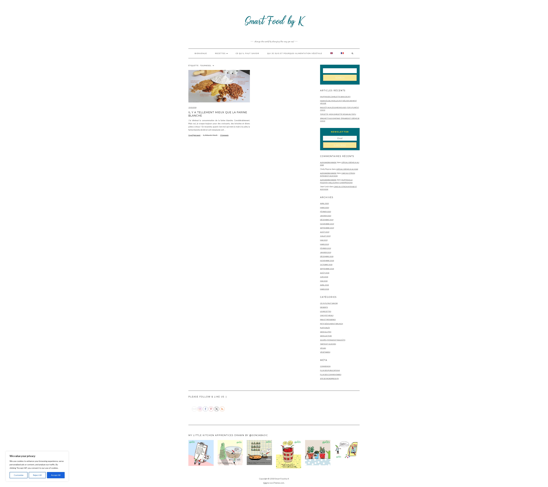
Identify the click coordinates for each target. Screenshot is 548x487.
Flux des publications (330, 370)
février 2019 (325, 248)
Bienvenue (201, 53)
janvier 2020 (325, 216)
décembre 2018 (326, 256)
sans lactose (326, 336)
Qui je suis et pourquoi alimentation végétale (294, 53)
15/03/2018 (192, 107)
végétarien (325, 352)
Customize (18, 475)
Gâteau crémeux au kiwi (347, 169)
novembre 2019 (327, 224)
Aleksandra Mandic (328, 162)
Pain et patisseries (328, 319)
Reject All (37, 475)
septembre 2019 (327, 228)
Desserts (324, 307)
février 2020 (325, 212)
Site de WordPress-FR (329, 378)
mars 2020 (324, 208)
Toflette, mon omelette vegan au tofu (338, 114)
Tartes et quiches (328, 344)
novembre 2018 (327, 260)
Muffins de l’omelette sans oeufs (335, 97)
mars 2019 (324, 244)
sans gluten (325, 332)
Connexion (325, 366)
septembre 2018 (327, 269)
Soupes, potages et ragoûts (332, 340)
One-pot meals (326, 315)
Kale (265, 483)
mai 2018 (324, 281)
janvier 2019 (325, 252)
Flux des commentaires (330, 374)
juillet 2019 (325, 236)
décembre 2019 (326, 220)
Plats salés (325, 328)
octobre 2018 (326, 264)
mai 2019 (324, 240)
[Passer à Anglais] (331, 53)
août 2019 (324, 232)
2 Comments (224, 135)
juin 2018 (324, 277)
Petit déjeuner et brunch (331, 324)
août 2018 (324, 273)
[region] (37, 466)
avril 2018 (324, 285)
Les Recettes (325, 311)
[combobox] (340, 70)
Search (339, 77)
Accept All (55, 475)
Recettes (220, 53)
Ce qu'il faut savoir (194, 135)
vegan (323, 348)
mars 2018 (324, 289)
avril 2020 (324, 203)
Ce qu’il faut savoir (247, 53)
